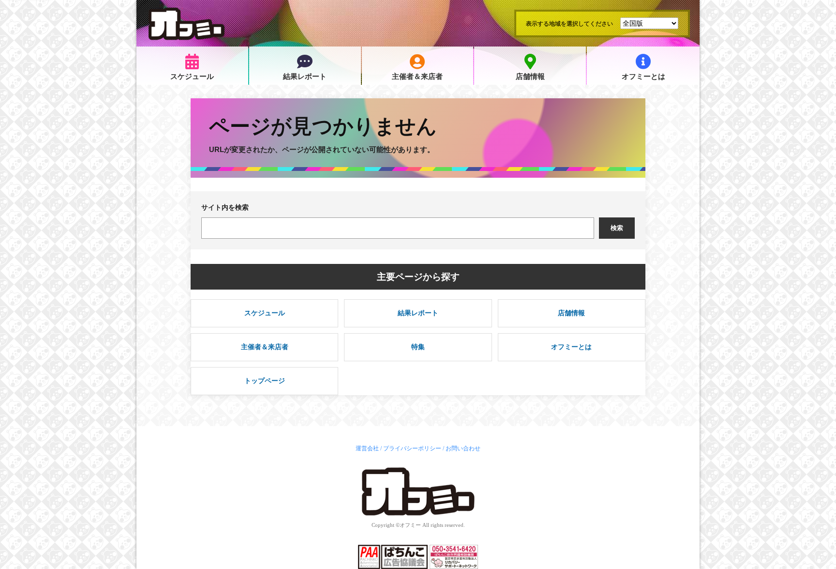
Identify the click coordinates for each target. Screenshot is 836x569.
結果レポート (305, 76)
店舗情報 (530, 76)
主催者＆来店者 (417, 76)
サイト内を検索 (225, 207)
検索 (617, 227)
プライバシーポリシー (412, 448)
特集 (418, 347)
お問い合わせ (463, 448)
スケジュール (192, 76)
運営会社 (367, 448)
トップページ (264, 380)
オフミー (410, 525)
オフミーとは (643, 76)
